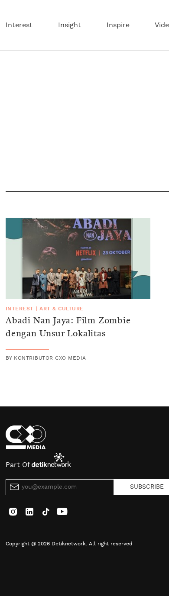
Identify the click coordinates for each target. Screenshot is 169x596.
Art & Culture (61, 308)
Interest (19, 25)
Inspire (118, 25)
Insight (69, 25)
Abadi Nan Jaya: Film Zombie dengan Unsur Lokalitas (68, 327)
